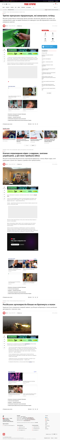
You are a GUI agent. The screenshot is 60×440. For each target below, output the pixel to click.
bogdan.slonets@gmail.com (30, 418)
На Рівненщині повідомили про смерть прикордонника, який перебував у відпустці (49, 140)
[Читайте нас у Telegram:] (43, 47)
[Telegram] (9, 4)
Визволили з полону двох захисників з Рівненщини (17, 287)
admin (7, 164)
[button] (53, 4)
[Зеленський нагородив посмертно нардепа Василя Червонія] (36, 134)
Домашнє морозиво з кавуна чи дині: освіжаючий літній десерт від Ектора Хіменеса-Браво (49, 77)
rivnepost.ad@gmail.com (26, 420)
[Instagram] (45, 40)
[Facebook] (45, 34)
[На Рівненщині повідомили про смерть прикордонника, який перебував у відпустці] (50, 134)
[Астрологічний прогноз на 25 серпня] (9, 134)
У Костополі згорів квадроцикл (13, 115)
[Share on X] (4, 55)
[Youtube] (52, 40)
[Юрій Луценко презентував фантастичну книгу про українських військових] (23, 134)
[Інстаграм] (8, 4)
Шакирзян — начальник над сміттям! (14, 117)
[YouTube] (6, 4)
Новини (4, 13)
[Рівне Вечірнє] (4, 434)
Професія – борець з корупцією (12, 9)
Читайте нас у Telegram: (49, 46)
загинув (30, 361)
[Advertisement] (22, 72)
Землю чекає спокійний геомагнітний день (48, 81)
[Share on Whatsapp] (4, 57)
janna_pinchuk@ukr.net (32, 419)
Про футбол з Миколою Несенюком (53, 9)
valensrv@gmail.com (30, 417)
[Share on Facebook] (4, 53)
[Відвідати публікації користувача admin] (4, 26)
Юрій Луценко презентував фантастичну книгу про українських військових (23, 140)
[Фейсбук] (2, 4)
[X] (4, 4)
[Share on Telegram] (4, 59)
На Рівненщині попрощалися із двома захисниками (17, 118)
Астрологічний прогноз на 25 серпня (9, 139)
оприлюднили (27, 343)
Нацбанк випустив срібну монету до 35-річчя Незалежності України (19, 120)
